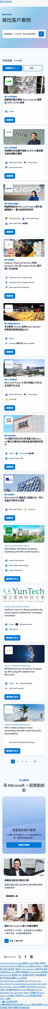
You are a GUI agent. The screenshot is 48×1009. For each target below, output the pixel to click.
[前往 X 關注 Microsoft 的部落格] (20, 957)
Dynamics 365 (35, 981)
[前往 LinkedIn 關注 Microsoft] (31, 957)
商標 (10, 1007)
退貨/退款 (43, 969)
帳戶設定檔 (9, 969)
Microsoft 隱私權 (28, 995)
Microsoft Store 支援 (30, 969)
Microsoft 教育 (14, 972)
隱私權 (35, 1004)
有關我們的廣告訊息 (21, 1007)
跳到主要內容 (6, 1)
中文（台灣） (5, 998)
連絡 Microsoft (25, 1004)
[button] (41, 34)
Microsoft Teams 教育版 (38, 972)
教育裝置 (24, 972)
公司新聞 (17, 995)
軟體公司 (35, 992)
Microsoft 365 (11, 966)
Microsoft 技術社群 (26, 989)
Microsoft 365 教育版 (8, 975)
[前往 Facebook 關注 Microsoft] (25, 957)
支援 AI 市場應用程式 (9, 989)
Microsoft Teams (6, 986)
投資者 (39, 995)
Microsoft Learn (39, 986)
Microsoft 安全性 (17, 981)
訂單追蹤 (4, 972)
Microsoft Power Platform (20, 992)
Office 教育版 (23, 975)
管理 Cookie (43, 1004)
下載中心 (18, 969)
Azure (26, 981)
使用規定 (4, 1007)
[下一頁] (39, 761)
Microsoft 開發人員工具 (23, 986)
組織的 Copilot (28, 963)
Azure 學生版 (21, 978)
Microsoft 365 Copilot (38, 984)
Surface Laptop (16, 963)
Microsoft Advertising (20, 984)
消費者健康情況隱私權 (9, 1004)
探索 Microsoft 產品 (26, 966)
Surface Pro (4, 963)
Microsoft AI (5, 981)
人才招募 (9, 995)
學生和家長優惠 (9, 978)
